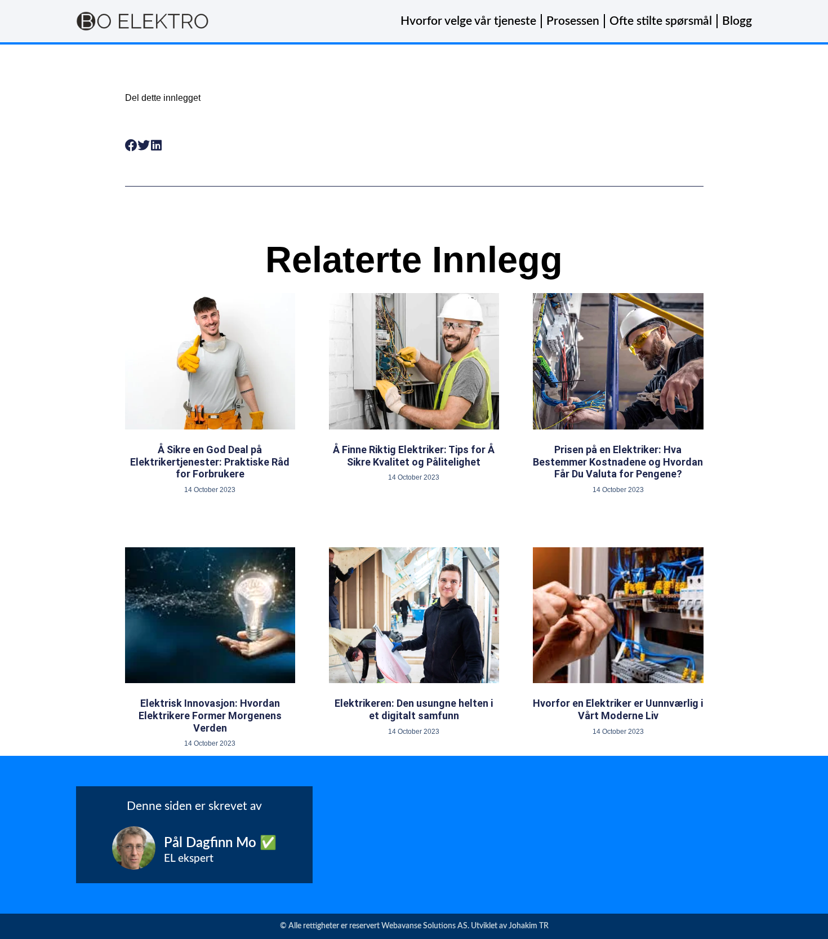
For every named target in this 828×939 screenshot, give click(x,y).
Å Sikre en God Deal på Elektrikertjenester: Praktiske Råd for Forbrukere (210, 462)
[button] (131, 145)
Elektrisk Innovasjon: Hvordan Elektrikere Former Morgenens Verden (210, 715)
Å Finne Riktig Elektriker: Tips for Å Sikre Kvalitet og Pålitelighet (414, 456)
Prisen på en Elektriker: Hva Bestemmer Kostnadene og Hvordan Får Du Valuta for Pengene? (618, 462)
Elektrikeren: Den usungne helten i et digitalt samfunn (414, 709)
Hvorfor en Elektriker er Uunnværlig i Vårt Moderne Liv (618, 709)
